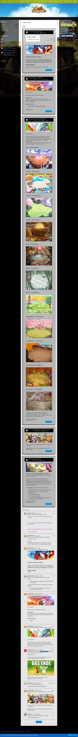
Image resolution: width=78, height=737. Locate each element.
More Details (70, 735)
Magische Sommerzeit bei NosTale (10, 45)
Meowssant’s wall (39, 684)
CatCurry (30, 683)
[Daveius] (25, 715)
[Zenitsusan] (25, 540)
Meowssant (15, 30)
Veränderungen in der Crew (41, 514)
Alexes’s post (32, 651)
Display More (39, 721)
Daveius (30, 460)
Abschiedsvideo (33, 658)
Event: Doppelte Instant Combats (9, 41)
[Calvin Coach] (25, 522)
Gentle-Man (31, 650)
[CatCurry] (25, 684)
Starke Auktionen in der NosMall (34, 459)
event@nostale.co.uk (30, 415)
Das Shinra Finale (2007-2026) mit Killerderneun (37, 677)
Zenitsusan (5, 40)
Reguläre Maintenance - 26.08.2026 (10, 38)
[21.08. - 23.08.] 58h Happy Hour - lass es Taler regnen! (39, 429)
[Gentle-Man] (25, 664)
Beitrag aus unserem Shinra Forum (34, 678)
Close (75, 735)
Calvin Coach (31, 513)
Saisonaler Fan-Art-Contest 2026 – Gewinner (37, 119)
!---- (33, 39)
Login (71, 1)
